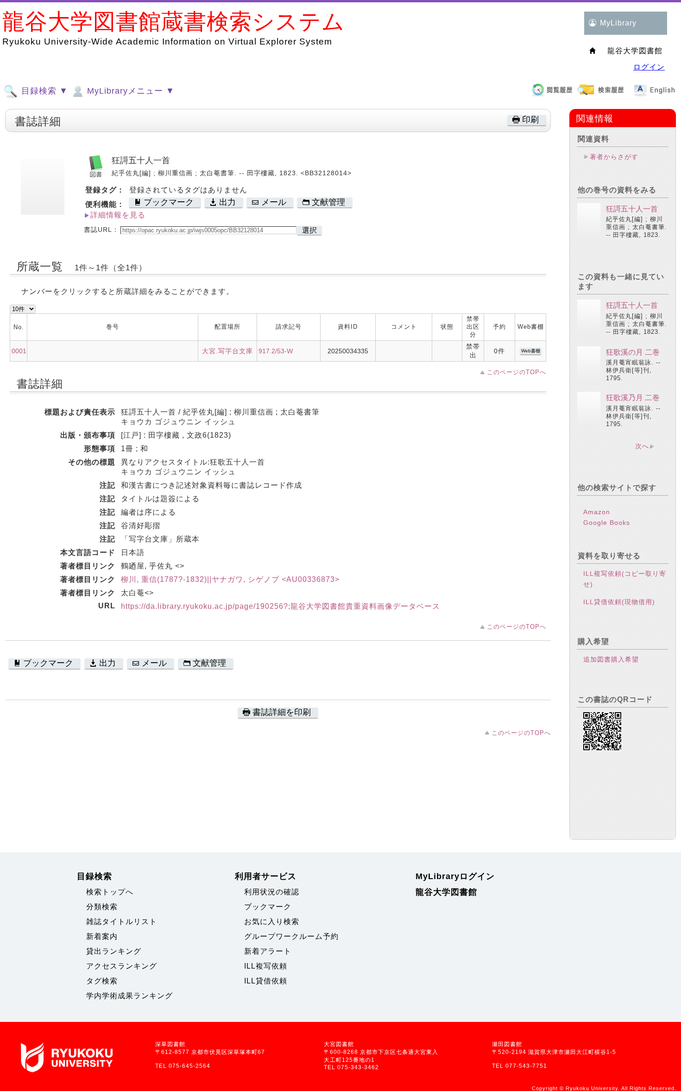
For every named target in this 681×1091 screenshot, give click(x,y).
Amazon (596, 512)
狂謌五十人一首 (632, 209)
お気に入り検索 (271, 921)
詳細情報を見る (117, 215)
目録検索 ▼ (43, 91)
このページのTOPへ (516, 372)
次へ (642, 446)
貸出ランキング (113, 951)
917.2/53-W (276, 351)
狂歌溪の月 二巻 (633, 352)
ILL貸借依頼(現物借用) (619, 602)
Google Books (606, 522)
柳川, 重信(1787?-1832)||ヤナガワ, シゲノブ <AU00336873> (230, 579)
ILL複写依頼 (265, 966)
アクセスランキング (121, 966)
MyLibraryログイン (455, 876)
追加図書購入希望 (611, 659)
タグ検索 (102, 981)
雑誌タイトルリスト (121, 921)
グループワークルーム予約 (291, 936)
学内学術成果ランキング (129, 996)
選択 (309, 230)
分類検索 (102, 907)
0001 (19, 351)
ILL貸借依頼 (265, 981)
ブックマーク (267, 907)
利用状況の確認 (271, 892)
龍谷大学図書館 (446, 892)
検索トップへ (109, 892)
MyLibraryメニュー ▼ (129, 91)
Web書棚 (530, 350)
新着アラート (267, 951)
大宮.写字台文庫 (227, 351)
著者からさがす (614, 156)
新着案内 (102, 936)
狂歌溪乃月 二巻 (633, 398)
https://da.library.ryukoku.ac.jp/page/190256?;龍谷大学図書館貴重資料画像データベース (280, 606)
